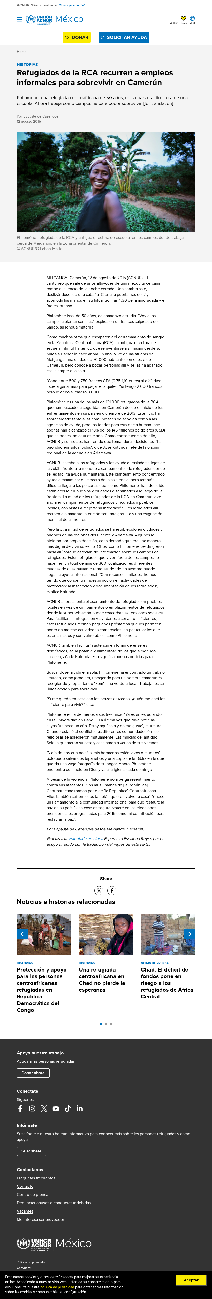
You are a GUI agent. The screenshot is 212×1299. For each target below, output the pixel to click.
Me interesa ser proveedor (40, 1219)
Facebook (20, 1108)
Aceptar (191, 1280)
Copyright (24, 1268)
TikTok (67, 1108)
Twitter (44, 1108)
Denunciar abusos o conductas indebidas (54, 1203)
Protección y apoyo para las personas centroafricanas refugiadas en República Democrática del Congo (42, 989)
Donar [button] (183, 23)
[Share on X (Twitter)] (98, 890)
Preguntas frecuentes (36, 1178)
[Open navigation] (19, 20)
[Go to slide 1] (102, 1025)
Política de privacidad (31, 1262)
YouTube (55, 1108)
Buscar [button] (173, 22)
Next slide (189, 934)
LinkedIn (79, 1108)
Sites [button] (192, 22)
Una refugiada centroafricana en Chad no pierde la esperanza (102, 979)
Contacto (25, 1186)
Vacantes (25, 1211)
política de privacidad (57, 1287)
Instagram (32, 1108)
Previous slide (22, 934)
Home (21, 51)
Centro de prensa (32, 1195)
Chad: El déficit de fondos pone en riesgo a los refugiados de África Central (167, 983)
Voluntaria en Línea (85, 839)
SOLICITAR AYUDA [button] (127, 37)
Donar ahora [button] (33, 1073)
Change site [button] (69, 5)
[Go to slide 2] (107, 1025)
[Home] (43, 20)
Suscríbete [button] (31, 1151)
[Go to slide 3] (112, 1025)
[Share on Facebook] (111, 890)
